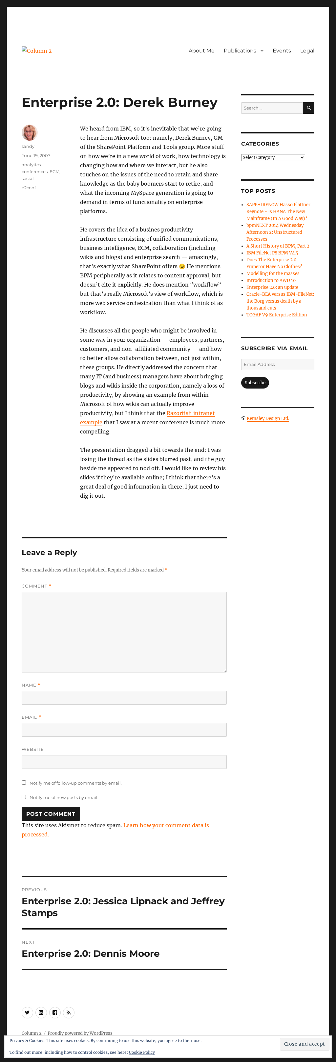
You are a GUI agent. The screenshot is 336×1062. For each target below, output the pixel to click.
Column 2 (32, 1033)
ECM (54, 171)
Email (31, 717)
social (28, 178)
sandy (28, 146)
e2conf (29, 187)
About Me (202, 51)
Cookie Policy (142, 1052)
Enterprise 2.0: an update (272, 287)
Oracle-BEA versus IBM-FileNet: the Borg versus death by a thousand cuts (280, 301)
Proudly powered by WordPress (80, 1033)
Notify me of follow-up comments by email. (76, 783)
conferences (35, 171)
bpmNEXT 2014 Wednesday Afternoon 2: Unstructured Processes (275, 232)
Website (33, 749)
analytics (31, 164)
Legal (307, 51)
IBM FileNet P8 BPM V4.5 (272, 253)
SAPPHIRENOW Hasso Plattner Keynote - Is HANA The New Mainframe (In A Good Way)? (278, 211)
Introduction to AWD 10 (271, 280)
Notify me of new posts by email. (64, 797)
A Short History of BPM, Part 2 (277, 246)
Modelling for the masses (273, 273)
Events (282, 51)
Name (31, 685)
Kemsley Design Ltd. (268, 418)
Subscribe (255, 383)
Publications (240, 51)
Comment (37, 586)
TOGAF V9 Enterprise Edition (276, 315)
